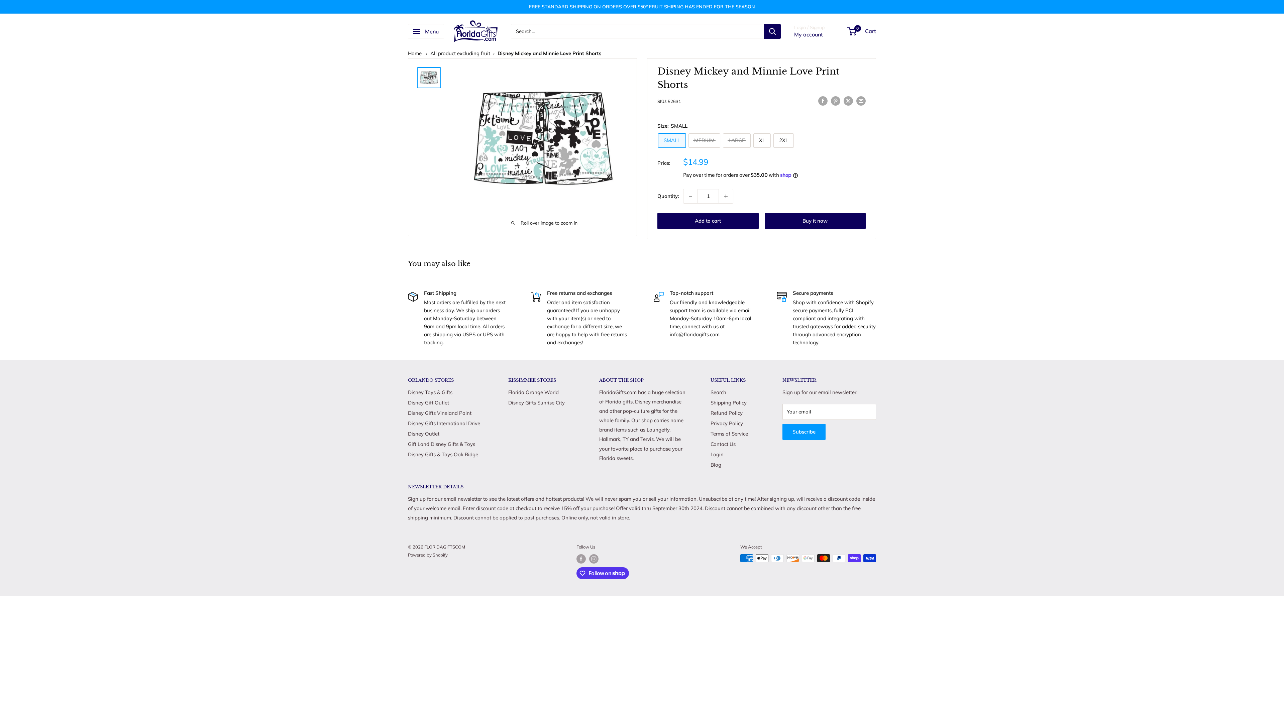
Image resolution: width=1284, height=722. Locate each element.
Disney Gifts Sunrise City (536, 402)
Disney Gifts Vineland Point (439, 413)
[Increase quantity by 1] (726, 196)
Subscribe (804, 432)
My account (808, 34)
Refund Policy (727, 413)
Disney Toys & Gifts (430, 392)
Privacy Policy (727, 423)
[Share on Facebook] (823, 100)
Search (718, 392)
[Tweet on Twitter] (848, 100)
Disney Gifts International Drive (444, 423)
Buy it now (815, 221)
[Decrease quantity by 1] (690, 196)
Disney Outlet (423, 434)
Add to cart (708, 221)
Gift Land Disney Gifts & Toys (441, 444)
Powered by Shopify (428, 555)
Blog (716, 465)
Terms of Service (729, 434)
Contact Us (723, 444)
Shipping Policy (729, 402)
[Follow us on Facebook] (581, 559)
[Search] (772, 31)
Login (717, 454)
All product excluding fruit (460, 53)
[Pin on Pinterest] (835, 100)
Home (415, 53)
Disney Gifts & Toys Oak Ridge (443, 454)
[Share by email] (861, 100)
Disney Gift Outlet (428, 402)
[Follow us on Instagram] (594, 559)
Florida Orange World (533, 392)
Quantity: (668, 196)
